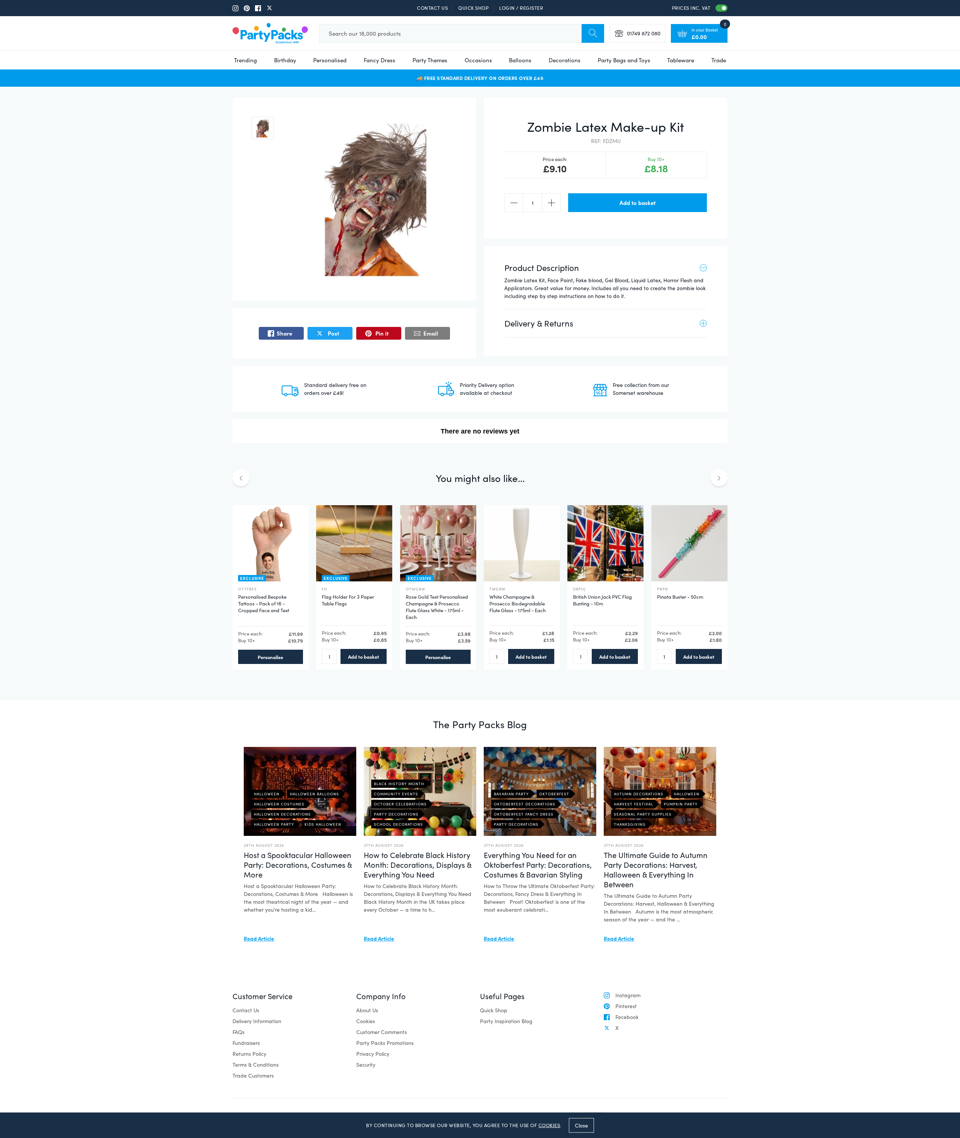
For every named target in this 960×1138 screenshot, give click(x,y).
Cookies (365, 1021)
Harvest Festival (633, 804)
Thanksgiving (630, 824)
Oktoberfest (554, 793)
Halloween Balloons (314, 793)
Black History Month (399, 783)
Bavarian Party (511, 793)
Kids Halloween (322, 824)
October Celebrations (400, 804)
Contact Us (432, 8)
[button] (262, 128)
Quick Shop (473, 8)
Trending (245, 60)
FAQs (238, 1032)
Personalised (329, 60)
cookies (549, 1125)
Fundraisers (246, 1042)
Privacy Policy (372, 1053)
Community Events (396, 793)
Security (365, 1064)
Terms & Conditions (255, 1064)
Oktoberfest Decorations (524, 804)
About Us (367, 1010)
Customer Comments (381, 1032)
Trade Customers (253, 1075)
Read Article (259, 938)
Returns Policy (249, 1053)
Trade (718, 60)
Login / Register (521, 8)
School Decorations (398, 824)
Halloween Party (274, 824)
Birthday (285, 60)
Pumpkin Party (681, 804)
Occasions (478, 60)
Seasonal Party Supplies (643, 814)
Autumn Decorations (638, 793)
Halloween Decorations (282, 814)
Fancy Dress (379, 60)
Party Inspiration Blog (506, 1021)
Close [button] (581, 1125)
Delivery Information (256, 1021)
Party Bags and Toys (624, 60)
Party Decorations (396, 814)
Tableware (680, 60)
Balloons (520, 60)
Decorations (564, 60)
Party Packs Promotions (385, 1042)
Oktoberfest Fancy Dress (524, 814)
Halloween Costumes (279, 804)
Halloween (266, 793)
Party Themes (429, 60)
